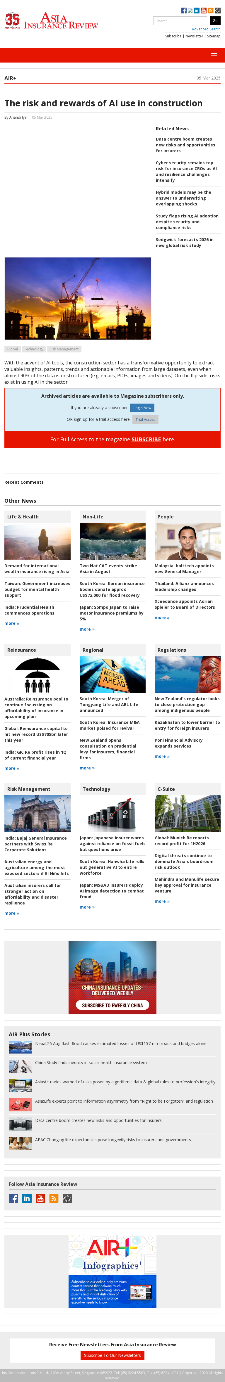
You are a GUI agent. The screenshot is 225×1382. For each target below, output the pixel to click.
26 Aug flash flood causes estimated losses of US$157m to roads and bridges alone (121, 1043)
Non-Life (93, 516)
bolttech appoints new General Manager (184, 568)
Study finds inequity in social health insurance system (91, 1062)
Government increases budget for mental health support (37, 589)
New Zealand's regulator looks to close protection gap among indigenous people (187, 704)
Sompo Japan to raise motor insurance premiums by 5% (112, 613)
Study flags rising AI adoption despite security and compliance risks (187, 221)
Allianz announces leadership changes (184, 586)
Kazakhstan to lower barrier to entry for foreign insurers (187, 725)
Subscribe (173, 36)
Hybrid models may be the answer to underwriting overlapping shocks (183, 198)
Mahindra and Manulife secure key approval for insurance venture (187, 885)
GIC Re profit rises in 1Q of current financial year (35, 755)
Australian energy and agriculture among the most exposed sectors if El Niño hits (36, 867)
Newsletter (194, 36)
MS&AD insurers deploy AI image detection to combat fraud (112, 891)
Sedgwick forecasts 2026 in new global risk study (185, 242)
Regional (93, 650)
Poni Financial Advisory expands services (179, 743)
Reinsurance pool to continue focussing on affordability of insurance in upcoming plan (36, 707)
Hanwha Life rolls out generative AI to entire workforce (112, 867)
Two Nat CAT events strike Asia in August (108, 568)
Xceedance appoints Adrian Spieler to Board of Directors (185, 604)
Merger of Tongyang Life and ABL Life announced (109, 704)
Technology (33, 349)
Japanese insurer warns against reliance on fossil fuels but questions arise (113, 843)
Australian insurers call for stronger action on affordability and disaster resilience (32, 894)
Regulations (172, 650)
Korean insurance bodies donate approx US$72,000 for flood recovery (112, 589)
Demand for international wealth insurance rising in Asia (36, 568)
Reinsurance (21, 650)
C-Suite (166, 789)
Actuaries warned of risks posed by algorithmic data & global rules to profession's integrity (125, 1082)
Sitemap (214, 36)
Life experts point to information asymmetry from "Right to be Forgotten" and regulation (124, 1101)
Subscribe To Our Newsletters (112, 1355)
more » (11, 623)
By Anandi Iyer (16, 117)
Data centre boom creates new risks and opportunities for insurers (185, 144)
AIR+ (10, 78)
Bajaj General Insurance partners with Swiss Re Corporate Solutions (35, 843)
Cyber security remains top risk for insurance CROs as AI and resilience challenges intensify (186, 171)
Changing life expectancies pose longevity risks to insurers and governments (113, 1139)
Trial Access (145, 419)
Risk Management (64, 349)
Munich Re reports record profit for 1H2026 (182, 840)
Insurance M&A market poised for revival (110, 725)
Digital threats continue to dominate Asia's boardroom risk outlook (184, 861)
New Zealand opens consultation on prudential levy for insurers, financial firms (108, 748)
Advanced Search (206, 29)
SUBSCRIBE (146, 439)
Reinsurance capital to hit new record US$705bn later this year (36, 734)
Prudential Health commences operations (29, 610)
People (166, 516)
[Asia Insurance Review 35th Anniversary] (63, 20)
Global (12, 349)
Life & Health (23, 516)
